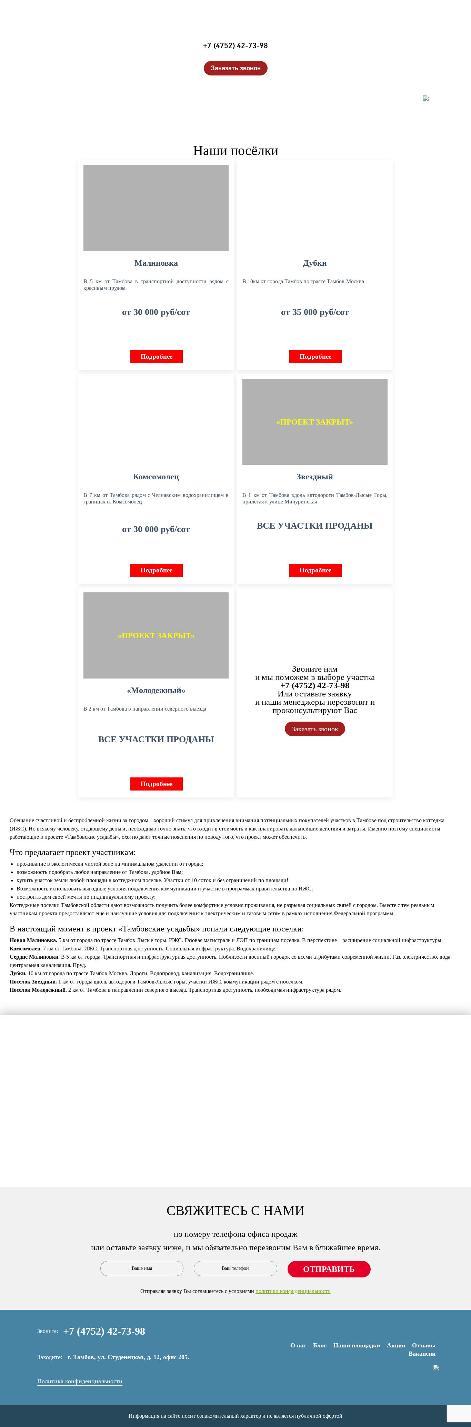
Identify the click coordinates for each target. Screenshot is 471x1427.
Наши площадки (402, 64)
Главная (214, 87)
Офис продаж (408, 89)
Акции (418, 72)
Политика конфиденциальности (79, 1381)
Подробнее (156, 356)
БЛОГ (421, 55)
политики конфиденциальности (293, 1291)
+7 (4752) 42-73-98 (235, 46)
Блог (320, 1345)
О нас (298, 1345)
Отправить (329, 1269)
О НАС (420, 46)
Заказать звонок (236, 68)
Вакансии (422, 1353)
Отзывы (417, 81)
